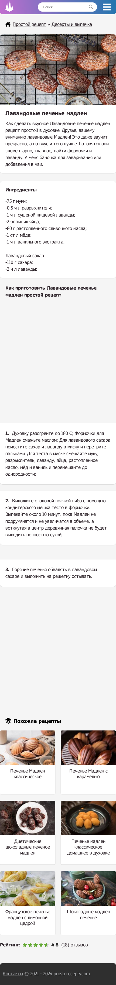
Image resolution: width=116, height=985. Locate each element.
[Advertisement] (58, 365)
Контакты (13, 973)
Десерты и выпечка (72, 24)
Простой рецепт (29, 24)
